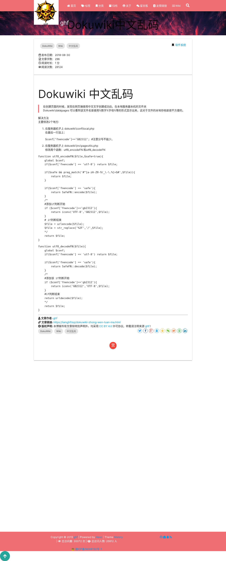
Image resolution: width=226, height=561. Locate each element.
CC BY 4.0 (105, 326)
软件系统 (180, 45)
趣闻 (65, 524)
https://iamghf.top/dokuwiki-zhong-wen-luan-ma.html (87, 322)
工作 (144, 516)
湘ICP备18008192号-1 (88, 549)
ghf (55, 318)
